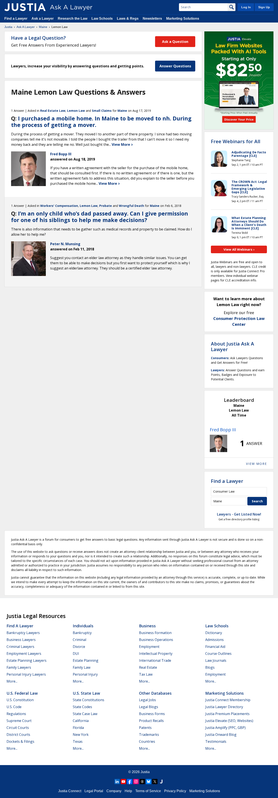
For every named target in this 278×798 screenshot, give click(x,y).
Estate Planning (85, 660)
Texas (78, 741)
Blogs (210, 667)
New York (81, 734)
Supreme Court (19, 720)
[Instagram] (136, 781)
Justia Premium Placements (227, 713)
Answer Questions (175, 66)
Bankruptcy (82, 632)
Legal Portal (93, 791)
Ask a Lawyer (43, 18)
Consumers (219, 358)
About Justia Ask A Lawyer (232, 346)
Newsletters (152, 18)
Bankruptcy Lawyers (23, 632)
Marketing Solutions (182, 18)
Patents (145, 727)
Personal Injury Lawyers (26, 674)
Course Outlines (218, 653)
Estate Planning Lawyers (26, 660)
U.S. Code (14, 706)
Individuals (83, 625)
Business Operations (156, 639)
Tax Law (145, 674)
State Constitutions (88, 699)
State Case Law (85, 713)
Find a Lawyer (15, 18)
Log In (246, 7)
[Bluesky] (148, 781)
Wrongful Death (131, 206)
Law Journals (215, 660)
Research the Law (72, 18)
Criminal (79, 639)
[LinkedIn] (117, 781)
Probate (105, 206)
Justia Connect (69, 791)
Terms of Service (148, 791)
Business (147, 625)
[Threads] (142, 781)
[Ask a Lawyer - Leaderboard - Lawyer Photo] (218, 443)
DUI (76, 653)
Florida (78, 727)
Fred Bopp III (223, 430)
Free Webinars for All (235, 141)
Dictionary (213, 632)
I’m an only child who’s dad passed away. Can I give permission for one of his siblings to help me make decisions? (99, 217)
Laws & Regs (128, 18)
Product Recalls (151, 720)
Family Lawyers (19, 667)
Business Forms (152, 713)
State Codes (82, 706)
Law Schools (102, 18)
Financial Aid (215, 646)
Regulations (16, 713)
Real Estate (148, 667)
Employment (149, 646)
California (81, 720)
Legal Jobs (147, 699)
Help (128, 791)
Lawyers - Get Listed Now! (239, 514)
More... (12, 681)
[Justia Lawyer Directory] (161, 781)
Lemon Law (76, 111)
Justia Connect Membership (227, 699)
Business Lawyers (21, 639)
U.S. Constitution (20, 699)
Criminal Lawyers (20, 646)
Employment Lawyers (24, 653)
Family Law (81, 667)
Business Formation (155, 632)
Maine (43, 27)
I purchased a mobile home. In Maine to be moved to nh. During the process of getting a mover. (101, 121)
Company (113, 791)
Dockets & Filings (20, 741)
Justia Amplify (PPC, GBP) (225, 727)
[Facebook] (129, 781)
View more (256, 464)
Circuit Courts (18, 727)
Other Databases (155, 693)
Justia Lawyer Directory (224, 706)
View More (121, 144)
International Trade (155, 660)
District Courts (18, 734)
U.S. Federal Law (22, 693)
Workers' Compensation (59, 206)
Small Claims (102, 111)
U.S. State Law (86, 693)
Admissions (214, 639)
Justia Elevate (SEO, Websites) (229, 720)
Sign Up (264, 7)
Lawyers (217, 370)
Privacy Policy (175, 791)
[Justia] (25, 7)
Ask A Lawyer (26, 27)
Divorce (79, 646)
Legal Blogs (148, 706)
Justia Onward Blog (221, 734)
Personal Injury (85, 674)
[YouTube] (123, 781)
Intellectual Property (155, 653)
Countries (147, 741)
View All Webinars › (239, 249)
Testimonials (215, 741)
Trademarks (149, 734)
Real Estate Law (52, 111)
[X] (154, 781)
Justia (8, 27)
